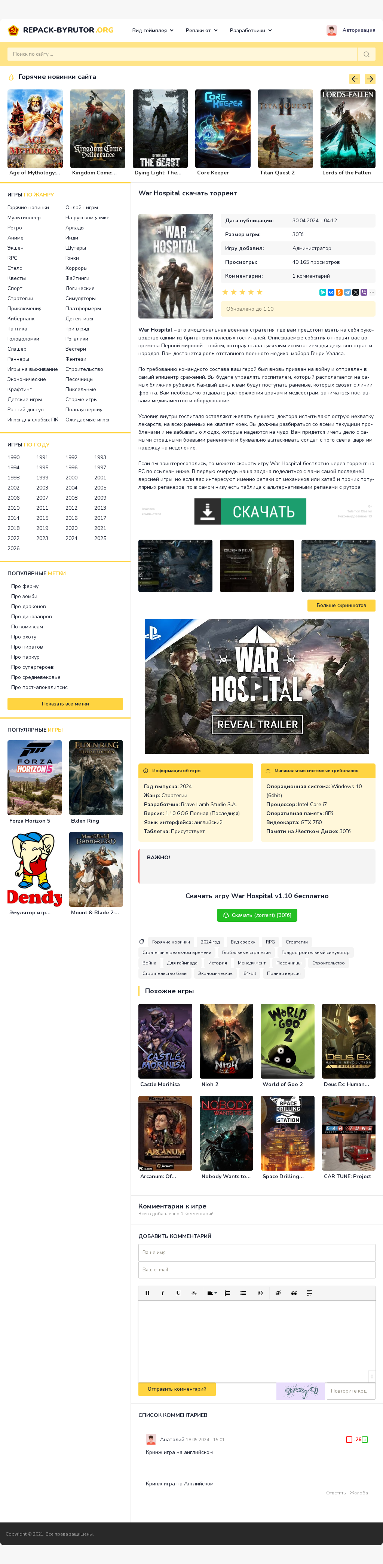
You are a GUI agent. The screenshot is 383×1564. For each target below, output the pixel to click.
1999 (42, 477)
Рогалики (76, 338)
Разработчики (247, 30)
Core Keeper (213, 172)
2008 (71, 497)
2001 (100, 477)
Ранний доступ (25, 409)
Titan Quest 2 (277, 172)
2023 (42, 538)
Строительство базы (165, 973)
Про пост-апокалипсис (39, 687)
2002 (13, 487)
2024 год (210, 942)
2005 (100, 487)
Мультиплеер (24, 217)
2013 (100, 508)
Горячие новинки (28, 207)
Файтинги (77, 278)
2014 (13, 518)
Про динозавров (31, 616)
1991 (42, 457)
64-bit (249, 973)
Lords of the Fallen (346, 172)
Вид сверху (243, 942)
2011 (42, 508)
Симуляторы (80, 298)
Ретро (14, 227)
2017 (100, 518)
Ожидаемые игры (87, 419)
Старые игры (81, 399)
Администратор (311, 248)
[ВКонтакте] (331, 292)
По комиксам (27, 626)
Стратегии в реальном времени (177, 952)
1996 (71, 467)
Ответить (336, 1493)
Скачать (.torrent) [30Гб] (262, 915)
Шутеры (75, 247)
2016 (71, 518)
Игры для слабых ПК (32, 419)
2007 (42, 497)
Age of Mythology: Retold (32, 176)
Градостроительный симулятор (316, 952)
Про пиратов (27, 646)
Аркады (75, 227)
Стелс (14, 268)
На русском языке (87, 217)
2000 (71, 477)
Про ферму (25, 586)
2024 (71, 538)
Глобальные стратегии (246, 952)
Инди (71, 237)
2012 (71, 508)
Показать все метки (65, 704)
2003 (42, 487)
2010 (13, 508)
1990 (13, 457)
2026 (13, 548)
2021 (100, 528)
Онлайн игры (81, 207)
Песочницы (79, 379)
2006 (13, 497)
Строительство (84, 369)
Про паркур (25, 657)
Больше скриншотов (341, 605)
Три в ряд (77, 328)
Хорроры (76, 268)
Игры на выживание (32, 369)
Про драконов (28, 606)
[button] (147, 1293)
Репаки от (198, 30)
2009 (100, 497)
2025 (100, 538)
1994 (13, 467)
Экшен (15, 247)
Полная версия (83, 409)
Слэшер (17, 349)
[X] (355, 292)
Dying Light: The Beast (156, 176)
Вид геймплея (149, 30)
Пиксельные (80, 389)
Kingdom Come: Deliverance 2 (92, 176)
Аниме (15, 237)
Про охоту (23, 636)
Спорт (14, 288)
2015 (42, 518)
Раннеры (18, 359)
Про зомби (24, 596)
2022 (13, 538)
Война (149, 963)
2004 (71, 487)
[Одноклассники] (339, 292)
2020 (71, 528)
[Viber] (364, 292)
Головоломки (23, 338)
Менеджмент (252, 963)
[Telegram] (347, 292)
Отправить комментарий (177, 1389)
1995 (42, 467)
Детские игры (24, 399)
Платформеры (83, 308)
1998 (13, 477)
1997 (100, 467)
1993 (100, 457)
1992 (71, 457)
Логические (80, 288)
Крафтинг (19, 389)
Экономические (26, 379)
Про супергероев (32, 667)
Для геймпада (182, 963)
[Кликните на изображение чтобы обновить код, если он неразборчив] (300, 1391)
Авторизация (359, 30)
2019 (42, 528)
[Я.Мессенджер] (322, 292)
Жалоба (359, 1493)
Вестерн (75, 349)
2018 (13, 528)
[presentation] (354, 79)
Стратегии (20, 298)
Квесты (16, 278)
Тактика (17, 328)
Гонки (72, 258)
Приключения (24, 308)
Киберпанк (20, 318)
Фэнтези (75, 359)
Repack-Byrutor (68, 30)
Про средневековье (36, 677)
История (217, 963)
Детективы (79, 318)
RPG (12, 258)
